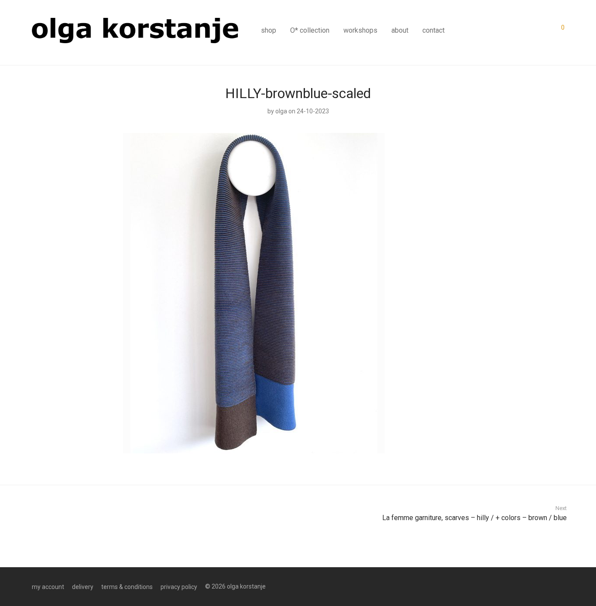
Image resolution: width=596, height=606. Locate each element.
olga (281, 111)
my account (48, 586)
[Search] (533, 27)
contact (433, 30)
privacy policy (179, 586)
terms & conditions (127, 586)
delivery (82, 586)
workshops (360, 30)
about (399, 30)
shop (268, 30)
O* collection (309, 30)
